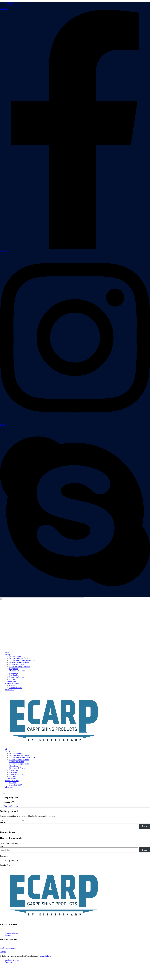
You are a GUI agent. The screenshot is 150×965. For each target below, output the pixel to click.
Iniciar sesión (9, 690)
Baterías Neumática (16, 664)
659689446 (9, 3)
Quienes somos (10, 681)
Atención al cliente (12, 683)
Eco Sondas (13, 675)
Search (3, 846)
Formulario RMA (15, 688)
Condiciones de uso (12, 960)
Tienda (7, 654)
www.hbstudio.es (44, 956)
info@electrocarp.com (13, 5)
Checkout (14, 806)
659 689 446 (4, 952)
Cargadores (13, 669)
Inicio (7, 652)
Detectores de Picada (17, 671)
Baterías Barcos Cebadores (19, 662)
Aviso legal (9, 962)
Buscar (3, 822)
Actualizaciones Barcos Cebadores (22, 660)
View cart (7, 806)
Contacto (12, 686)
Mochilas (12, 679)
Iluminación (13, 673)
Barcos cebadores (15, 656)
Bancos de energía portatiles (19, 667)
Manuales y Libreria (16, 677)
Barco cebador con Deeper (19, 658)
